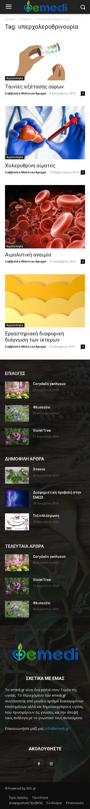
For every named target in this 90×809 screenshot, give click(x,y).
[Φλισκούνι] (17, 413)
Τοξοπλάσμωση (46, 516)
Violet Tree (42, 430)
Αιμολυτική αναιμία (28, 255)
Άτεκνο (39, 469)
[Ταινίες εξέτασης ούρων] (45, 57)
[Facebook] (39, 764)
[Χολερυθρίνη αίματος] (45, 132)
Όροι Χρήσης (18, 798)
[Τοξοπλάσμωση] (17, 521)
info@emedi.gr (57, 728)
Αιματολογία (14, 78)
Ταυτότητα (40, 798)
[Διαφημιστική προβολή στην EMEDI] (17, 498)
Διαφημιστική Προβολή (25, 803)
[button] (83, 7)
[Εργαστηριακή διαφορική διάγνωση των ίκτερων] (45, 300)
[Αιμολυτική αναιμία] (45, 216)
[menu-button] (8, 7)
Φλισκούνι (41, 407)
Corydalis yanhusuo (49, 384)
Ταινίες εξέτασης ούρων (34, 87)
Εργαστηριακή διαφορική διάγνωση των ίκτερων (34, 337)
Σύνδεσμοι (54, 803)
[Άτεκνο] (17, 475)
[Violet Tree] (17, 436)
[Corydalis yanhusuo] (17, 390)
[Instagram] (51, 764)
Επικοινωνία (75, 803)
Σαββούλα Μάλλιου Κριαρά (25, 93)
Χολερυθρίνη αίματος (30, 166)
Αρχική (10, 19)
